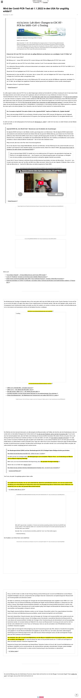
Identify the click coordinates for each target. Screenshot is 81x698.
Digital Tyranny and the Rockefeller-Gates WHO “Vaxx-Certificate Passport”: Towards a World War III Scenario (34, 278)
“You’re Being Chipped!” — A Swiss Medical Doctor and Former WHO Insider (25, 275)
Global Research (12, 87)
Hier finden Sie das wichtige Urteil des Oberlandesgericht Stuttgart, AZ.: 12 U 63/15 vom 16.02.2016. (33, 467)
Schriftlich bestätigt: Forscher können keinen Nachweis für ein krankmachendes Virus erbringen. (32, 393)
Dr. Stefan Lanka (13, 651)
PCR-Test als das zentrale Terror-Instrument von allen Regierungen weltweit (42, 102)
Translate (45, 2)
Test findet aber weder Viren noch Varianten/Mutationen (46, 96)
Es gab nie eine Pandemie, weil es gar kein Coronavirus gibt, (52, 434)
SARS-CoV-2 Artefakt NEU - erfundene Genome (19, 387)
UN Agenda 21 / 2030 (40, 122)
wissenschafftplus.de (14, 471)
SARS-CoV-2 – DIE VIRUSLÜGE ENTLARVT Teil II (19, 389)
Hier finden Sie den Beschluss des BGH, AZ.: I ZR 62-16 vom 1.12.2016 (26, 453)
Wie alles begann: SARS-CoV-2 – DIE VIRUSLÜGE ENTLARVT (23, 391)
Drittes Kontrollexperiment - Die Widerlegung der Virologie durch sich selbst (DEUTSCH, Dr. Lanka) (32, 395)
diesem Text (27, 464)
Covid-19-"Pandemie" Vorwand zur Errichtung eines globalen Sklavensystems (26, 276)
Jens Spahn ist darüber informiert (59, 437)
